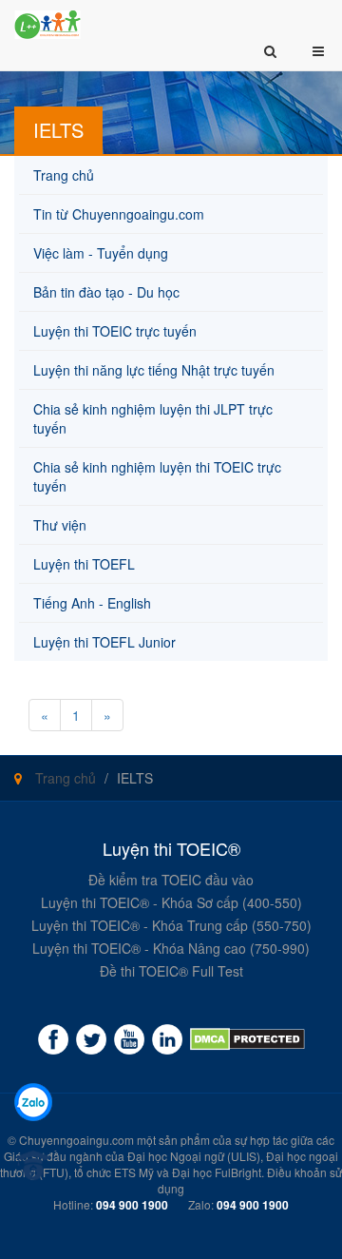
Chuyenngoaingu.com (76, 1140)
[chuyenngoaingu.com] (247, 1039)
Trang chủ (63, 777)
